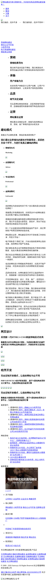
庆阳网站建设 (21, 559)
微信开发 (24, 537)
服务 (7, 9)
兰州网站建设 (6, 554)
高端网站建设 (6, 42)
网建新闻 (17, 537)
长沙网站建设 (12, 561)
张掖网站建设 (31, 556)
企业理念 (17, 499)
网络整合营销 (6, 52)
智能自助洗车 (25, 529)
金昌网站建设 (31, 554)
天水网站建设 (8, 556)
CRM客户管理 (19, 518)
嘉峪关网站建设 (18, 554)
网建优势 (32, 499)
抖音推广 (9, 529)
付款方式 (17, 546)
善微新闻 (9, 537)
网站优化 (32, 537)
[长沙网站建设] (23, 4)
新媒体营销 (29, 518)
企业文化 (24, 499)
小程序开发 (5, 47)
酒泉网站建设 (10, 559)
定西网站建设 (33, 559)
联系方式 (9, 546)
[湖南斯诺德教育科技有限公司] (21, 489)
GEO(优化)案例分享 (18, 457)
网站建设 (9, 507)
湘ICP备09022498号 (9, 572)
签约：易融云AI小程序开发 (29, 407)
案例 (7, 11)
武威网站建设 (20, 556)
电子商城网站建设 (8, 49)
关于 (7, 16)
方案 (7, 13)
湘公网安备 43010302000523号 (29, 572)
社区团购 (9, 518)
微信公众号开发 (7, 45)
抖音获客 (16, 529)
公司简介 (9, 499)
